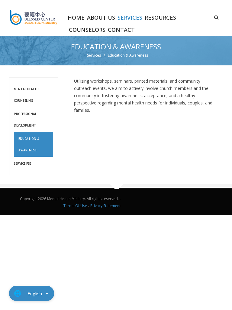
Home (76, 17)
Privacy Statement (105, 205)
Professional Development (25, 119)
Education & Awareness (28, 144)
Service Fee (22, 163)
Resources (160, 17)
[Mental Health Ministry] (33, 16)
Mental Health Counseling (26, 95)
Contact (121, 29)
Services (130, 17)
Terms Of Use (75, 205)
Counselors (87, 29)
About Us (101, 17)
